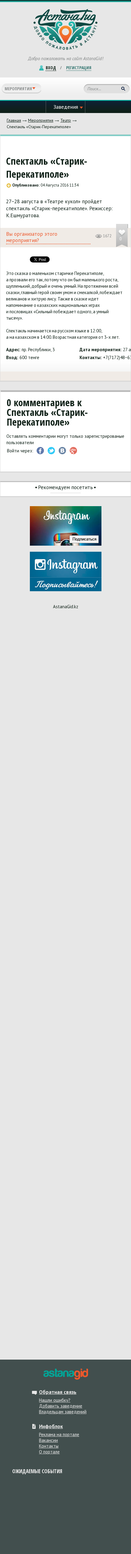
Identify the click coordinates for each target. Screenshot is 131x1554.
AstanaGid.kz (65, 606)
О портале (49, 1452)
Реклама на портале (59, 1434)
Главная (14, 120)
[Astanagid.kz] (65, 29)
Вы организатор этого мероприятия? (31, 237)
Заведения (65, 107)
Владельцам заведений (63, 1412)
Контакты (48, 1446)
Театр (65, 120)
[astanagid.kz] (65, 1374)
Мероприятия (40, 120)
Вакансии (48, 1440)
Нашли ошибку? (54, 1400)
